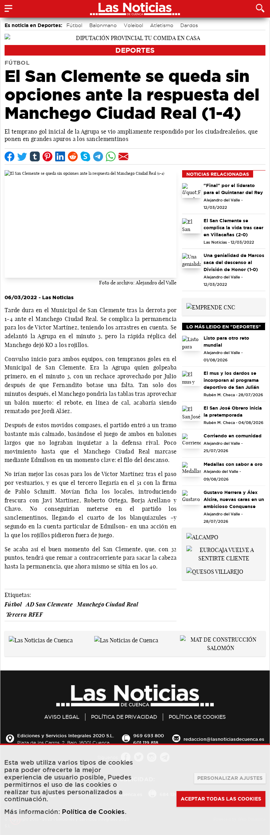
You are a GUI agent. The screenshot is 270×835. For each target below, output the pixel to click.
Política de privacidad (124, 716)
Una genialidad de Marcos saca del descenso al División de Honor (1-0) (234, 262)
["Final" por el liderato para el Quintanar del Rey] (191, 190)
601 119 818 (145, 742)
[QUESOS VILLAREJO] (214, 570)
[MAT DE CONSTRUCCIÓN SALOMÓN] (220, 643)
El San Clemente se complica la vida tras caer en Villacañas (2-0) (233, 227)
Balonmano (103, 25)
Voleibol (133, 25)
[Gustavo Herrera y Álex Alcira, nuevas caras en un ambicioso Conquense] (191, 497)
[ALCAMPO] (202, 536)
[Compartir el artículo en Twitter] (22, 156)
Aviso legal (61, 716)
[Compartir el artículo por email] (123, 156)
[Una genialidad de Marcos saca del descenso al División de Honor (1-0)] (191, 260)
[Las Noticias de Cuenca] (41, 639)
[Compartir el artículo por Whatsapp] (111, 156)
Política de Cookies (197, 716)
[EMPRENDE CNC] (210, 306)
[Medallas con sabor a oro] (191, 469)
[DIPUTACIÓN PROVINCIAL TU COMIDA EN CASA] (135, 37)
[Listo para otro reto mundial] (191, 343)
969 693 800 (148, 735)
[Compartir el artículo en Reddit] (73, 156)
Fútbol (74, 25)
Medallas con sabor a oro (233, 464)
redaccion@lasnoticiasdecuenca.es (224, 739)
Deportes (135, 50)
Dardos (189, 25)
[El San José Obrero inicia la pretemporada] (191, 413)
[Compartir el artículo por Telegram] (98, 156)
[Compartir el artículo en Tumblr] (35, 156)
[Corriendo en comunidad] (191, 441)
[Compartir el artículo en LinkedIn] (60, 156)
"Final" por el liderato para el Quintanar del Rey (233, 189)
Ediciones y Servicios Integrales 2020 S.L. (65, 735)
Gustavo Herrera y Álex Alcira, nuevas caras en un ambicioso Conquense (234, 499)
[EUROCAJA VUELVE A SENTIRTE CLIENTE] (223, 553)
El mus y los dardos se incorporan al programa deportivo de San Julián (231, 380)
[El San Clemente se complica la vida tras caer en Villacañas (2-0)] (191, 225)
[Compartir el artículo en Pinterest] (47, 156)
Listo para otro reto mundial (226, 341)
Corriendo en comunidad (233, 435)
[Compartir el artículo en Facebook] (9, 156)
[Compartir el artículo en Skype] (85, 156)
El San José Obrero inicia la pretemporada (233, 411)
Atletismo (161, 25)
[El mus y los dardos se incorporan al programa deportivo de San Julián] (191, 378)
